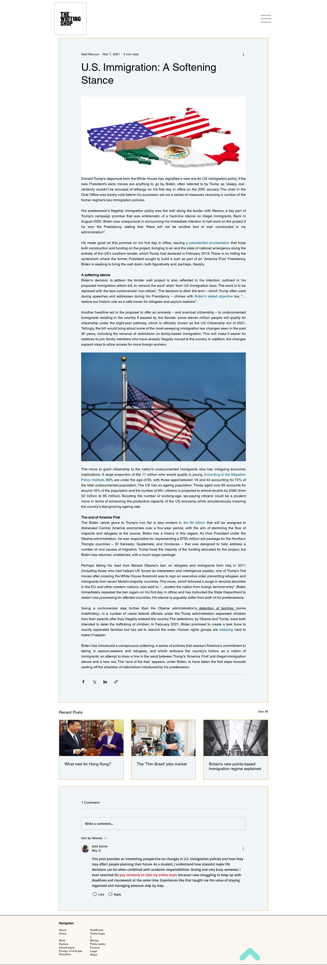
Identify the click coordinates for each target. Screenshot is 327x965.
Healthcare (96, 930)
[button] (265, 18)
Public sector (98, 944)
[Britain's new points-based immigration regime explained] (236, 738)
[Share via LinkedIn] (105, 682)
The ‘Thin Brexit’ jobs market (162, 764)
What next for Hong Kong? (88, 764)
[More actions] (243, 54)
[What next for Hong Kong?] (91, 738)
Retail (93, 954)
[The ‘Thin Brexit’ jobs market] (163, 738)
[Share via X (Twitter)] (94, 682)
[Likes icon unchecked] (95, 894)
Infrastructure (67, 947)
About (62, 930)
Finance (95, 947)
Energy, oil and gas (70, 951)
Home (62, 933)
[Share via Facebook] (83, 682)
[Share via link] (116, 682)
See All (263, 711)
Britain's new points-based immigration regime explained (235, 766)
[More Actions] (243, 848)
